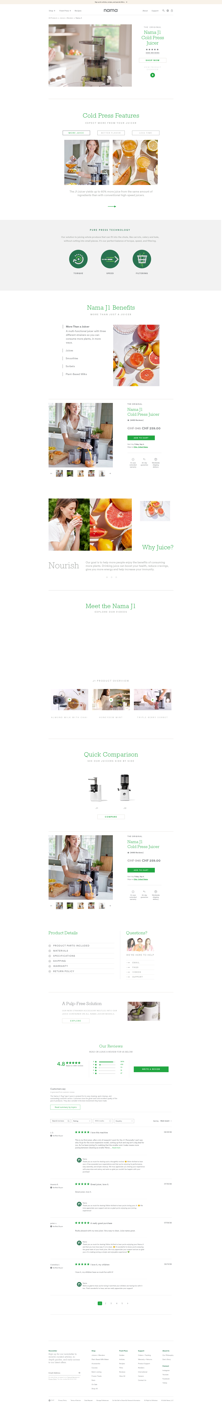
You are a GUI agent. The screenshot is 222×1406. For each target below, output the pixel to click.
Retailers (141, 1368)
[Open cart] (172, 10)
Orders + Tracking (144, 1355)
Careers (141, 1376)
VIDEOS (136, 972)
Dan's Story (166, 1359)
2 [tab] (111, 578)
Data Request (88, 1400)
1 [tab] (107, 578)
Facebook (166, 1379)
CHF (52, 1400)
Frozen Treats (97, 1376)
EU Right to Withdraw (151, 1400)
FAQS (135, 967)
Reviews (122, 1372)
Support (155, 11)
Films (121, 1368)
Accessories (96, 1363)
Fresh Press (64, 11)
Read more (116, 1148)
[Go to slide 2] (70, 473)
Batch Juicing (96, 1372)
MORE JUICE (76, 133)
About (145, 11)
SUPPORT (137, 977)
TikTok (164, 1383)
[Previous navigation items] (51, 473)
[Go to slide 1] (59, 473)
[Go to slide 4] (91, 473)
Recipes (78, 11)
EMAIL (136, 962)
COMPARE (111, 817)
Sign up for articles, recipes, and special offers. (110, 2)
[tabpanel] (111, 565)
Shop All (95, 1389)
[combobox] (82, 1121)
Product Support (144, 1363)
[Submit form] (79, 1373)
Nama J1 (79, 18)
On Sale (94, 1384)
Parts (93, 1380)
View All (122, 1376)
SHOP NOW (153, 60)
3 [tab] (116, 578)
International (142, 1372)
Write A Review (151, 1069)
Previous (47, 565)
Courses (94, 1368)
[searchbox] (58, 1121)
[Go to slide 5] (102, 473)
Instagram (166, 1370)
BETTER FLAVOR (111, 133)
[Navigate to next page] (127, 1303)
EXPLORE (75, 1021)
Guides (121, 1355)
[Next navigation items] (110, 473)
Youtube (165, 1375)
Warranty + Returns (145, 1359)
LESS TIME (145, 133)
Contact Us (142, 1380)
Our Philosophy (167, 1355)
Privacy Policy (53, 1379)
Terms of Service (72, 1377)
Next (175, 565)
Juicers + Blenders (66, 18)
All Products (53, 18)
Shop (51, 11)
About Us (165, 1351)
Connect (165, 1366)
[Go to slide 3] (80, 473)
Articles (122, 1359)
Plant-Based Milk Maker (100, 1359)
